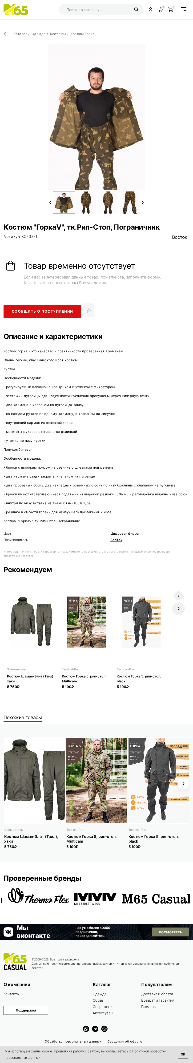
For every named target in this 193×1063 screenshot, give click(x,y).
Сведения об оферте (125, 1041)
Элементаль (16, 669)
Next (143, 202)
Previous (50, 202)
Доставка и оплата (157, 994)
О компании (17, 984)
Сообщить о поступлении (42, 311)
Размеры (148, 1006)
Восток (179, 237)
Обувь (98, 1000)
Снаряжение (104, 1006)
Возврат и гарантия (157, 1000)
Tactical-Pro (70, 669)
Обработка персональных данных (73, 1041)
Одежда (99, 994)
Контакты (12, 994)
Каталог (102, 984)
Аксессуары (103, 1013)
